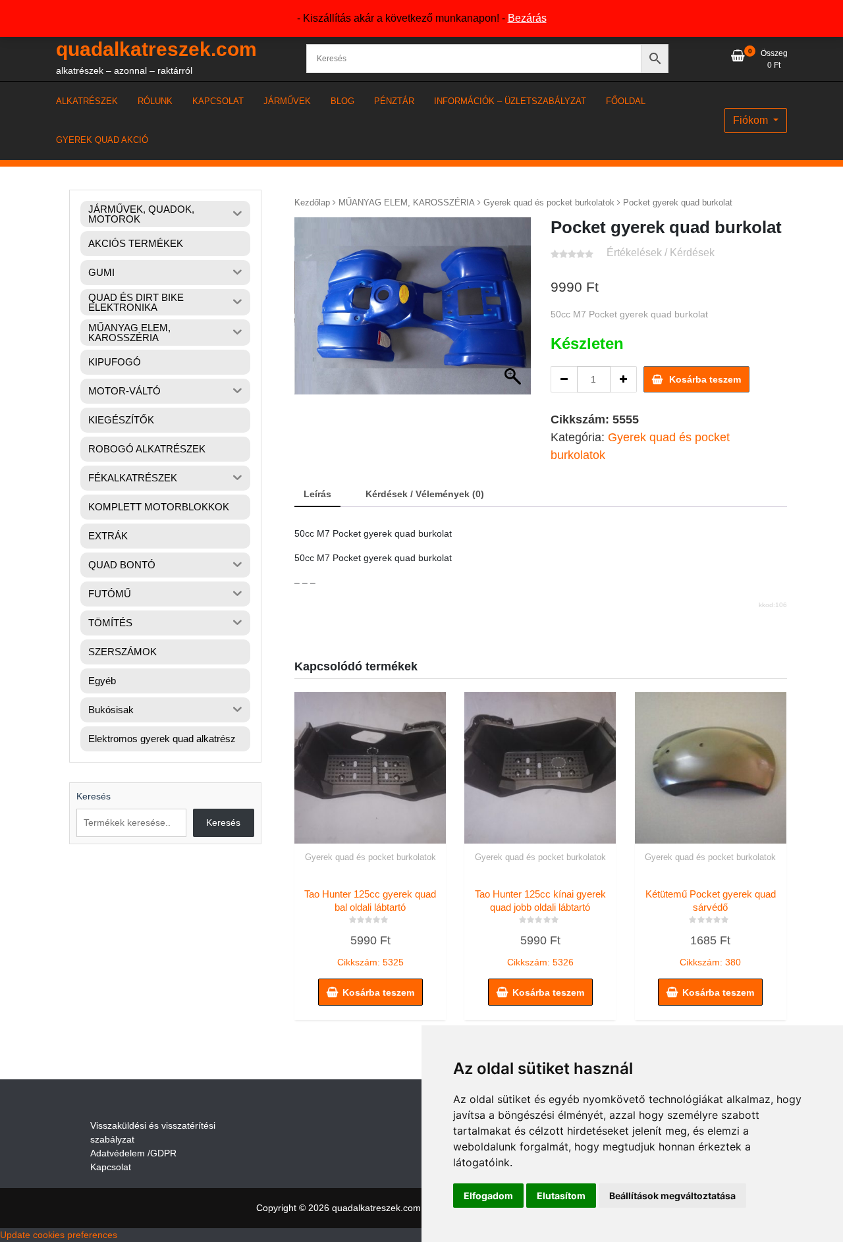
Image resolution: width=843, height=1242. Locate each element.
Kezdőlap (312, 202)
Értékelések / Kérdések (661, 252)
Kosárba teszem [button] (378, 992)
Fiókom (752, 120)
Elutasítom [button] (561, 1195)
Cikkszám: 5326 (540, 927)
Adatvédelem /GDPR (133, 1153)
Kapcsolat (110, 1167)
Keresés (93, 796)
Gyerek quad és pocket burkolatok (548, 202)
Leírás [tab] (317, 494)
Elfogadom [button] (488, 1195)
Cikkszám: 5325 (370, 927)
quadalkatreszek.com (156, 49)
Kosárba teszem (705, 379)
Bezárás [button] (527, 18)
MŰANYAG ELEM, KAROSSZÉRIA (407, 202)
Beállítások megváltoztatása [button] (672, 1195)
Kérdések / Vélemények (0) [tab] (425, 494)
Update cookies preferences (58, 1234)
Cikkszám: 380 (710, 927)
